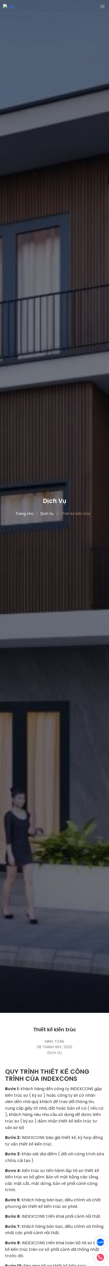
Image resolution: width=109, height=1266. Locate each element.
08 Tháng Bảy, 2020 (54, 1046)
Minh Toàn (54, 1041)
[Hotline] (100, 1257)
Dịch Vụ (54, 1052)
